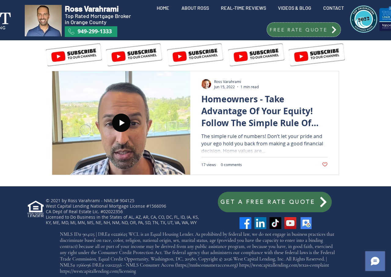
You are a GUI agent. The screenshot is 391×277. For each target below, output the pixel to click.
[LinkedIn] (260, 223)
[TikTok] (275, 223)
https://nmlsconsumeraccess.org (206, 265)
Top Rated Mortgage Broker (98, 16)
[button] (304, 29)
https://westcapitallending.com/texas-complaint (284, 265)
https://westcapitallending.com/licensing (98, 271)
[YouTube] (290, 223)
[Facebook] (245, 223)
